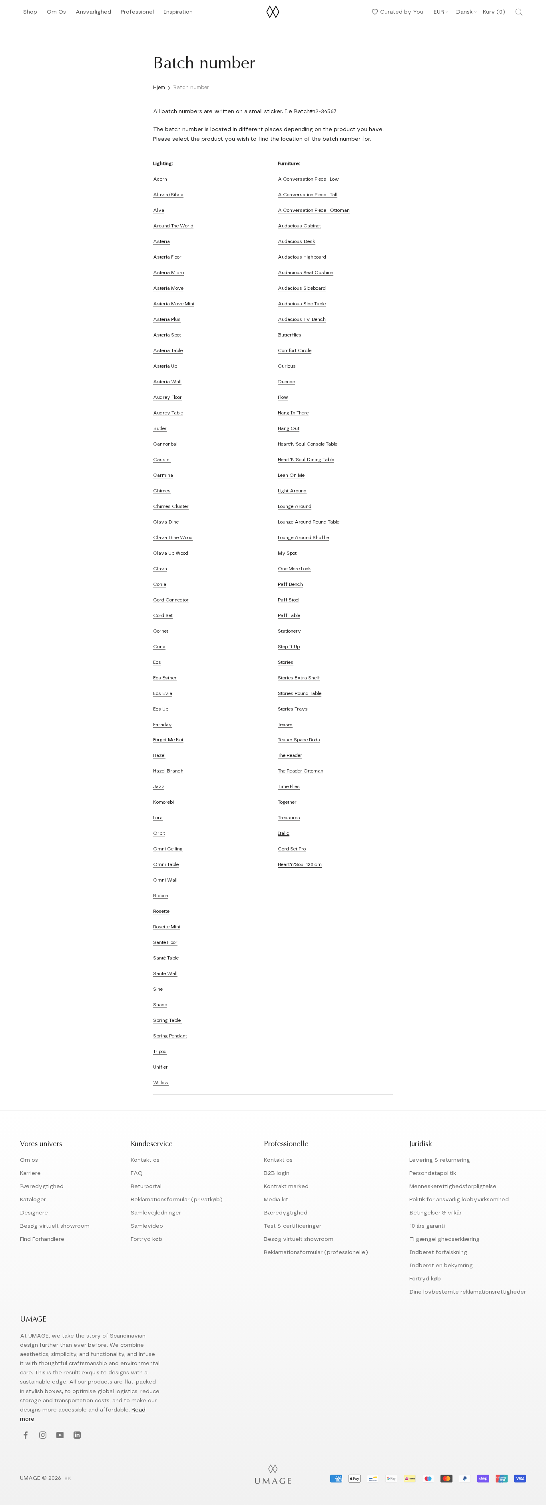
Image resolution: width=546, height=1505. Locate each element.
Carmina (163, 475)
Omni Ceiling (168, 848)
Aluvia (160, 194)
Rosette (161, 911)
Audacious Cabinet (299, 225)
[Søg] (519, 12)
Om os (29, 1160)
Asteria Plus (167, 319)
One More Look (294, 568)
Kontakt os (145, 1160)
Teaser (285, 724)
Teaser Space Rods (299, 739)
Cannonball (166, 444)
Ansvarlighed (93, 14)
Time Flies (289, 786)
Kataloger (33, 1199)
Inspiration (178, 14)
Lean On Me (291, 475)
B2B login (276, 1173)
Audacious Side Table (302, 303)
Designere (34, 1213)
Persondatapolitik (432, 1173)
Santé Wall (165, 973)
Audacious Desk (296, 241)
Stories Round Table (299, 693)
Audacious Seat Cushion (305, 272)
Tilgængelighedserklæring (444, 1239)
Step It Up (289, 646)
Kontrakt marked (286, 1186)
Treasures (289, 817)
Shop (30, 14)
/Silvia (175, 194)
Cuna (159, 646)
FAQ (137, 1173)
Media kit (276, 1199)
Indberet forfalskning (438, 1252)
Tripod (160, 1051)
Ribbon (160, 895)
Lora (158, 817)
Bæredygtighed (42, 1186)
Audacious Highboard (302, 257)
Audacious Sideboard (302, 288)
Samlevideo (147, 1226)
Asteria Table (168, 350)
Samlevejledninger (156, 1213)
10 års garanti (427, 1226)
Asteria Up (165, 366)
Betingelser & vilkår (435, 1213)
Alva (158, 210)
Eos (157, 662)
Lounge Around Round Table (308, 522)
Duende (286, 381)
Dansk (464, 12)
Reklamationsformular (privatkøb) (177, 1199)
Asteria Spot (167, 334)
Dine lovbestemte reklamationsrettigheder (467, 1292)
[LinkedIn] (76, 1435)
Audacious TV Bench (302, 319)
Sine (158, 989)
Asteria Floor (167, 257)
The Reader (290, 755)
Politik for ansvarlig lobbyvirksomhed (459, 1199)
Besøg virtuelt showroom (55, 1226)
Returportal (146, 1186)
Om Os (56, 14)
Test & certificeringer (292, 1226)
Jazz (158, 786)
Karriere (30, 1173)
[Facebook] (24, 1435)
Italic (283, 833)
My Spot (287, 553)
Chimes (162, 490)
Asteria (161, 241)
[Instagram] (41, 1435)
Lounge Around (294, 506)
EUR (439, 12)
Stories (285, 662)
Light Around (292, 490)
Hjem (159, 87)
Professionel (137, 14)
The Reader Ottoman (300, 770)
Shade (160, 1004)
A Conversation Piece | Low (308, 179)
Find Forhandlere (42, 1239)
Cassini (162, 459)
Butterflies (289, 334)
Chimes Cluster (171, 506)
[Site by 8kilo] (68, 1479)
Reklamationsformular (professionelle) (316, 1252)
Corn (158, 631)
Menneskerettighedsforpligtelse (452, 1186)
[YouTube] (59, 1435)
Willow (161, 1082)
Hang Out (288, 428)
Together (287, 802)
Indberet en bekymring (441, 1265)
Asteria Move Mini (173, 303)
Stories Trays (293, 709)
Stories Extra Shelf (299, 677)
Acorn (160, 179)
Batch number (191, 87)
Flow (283, 397)
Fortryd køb (146, 1239)
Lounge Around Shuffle (303, 537)
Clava (160, 568)
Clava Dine (166, 522)
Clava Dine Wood (173, 537)
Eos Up (160, 709)
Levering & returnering (439, 1160)
